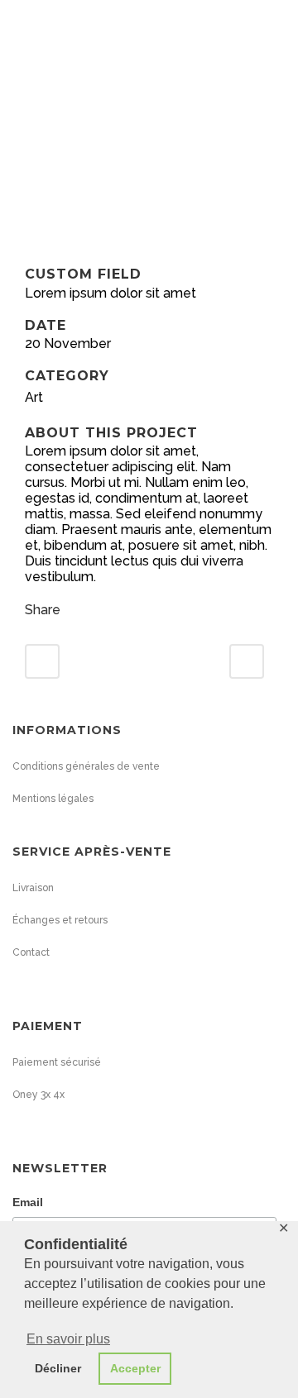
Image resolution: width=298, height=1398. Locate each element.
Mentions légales (53, 798)
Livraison (33, 888)
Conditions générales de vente (86, 766)
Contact (31, 952)
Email (27, 1202)
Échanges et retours (60, 920)
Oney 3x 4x (38, 1094)
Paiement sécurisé (56, 1062)
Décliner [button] (58, 1368)
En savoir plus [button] (68, 1339)
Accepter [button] (135, 1368)
